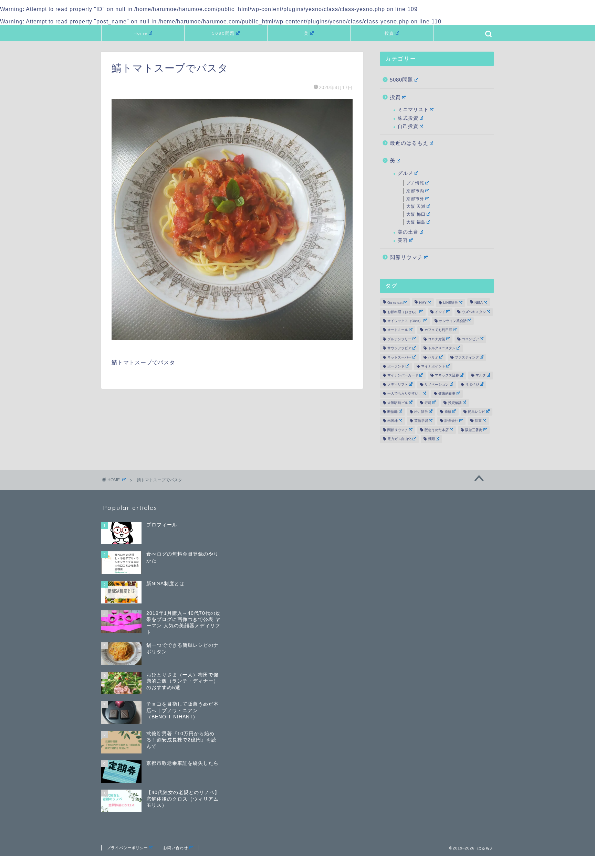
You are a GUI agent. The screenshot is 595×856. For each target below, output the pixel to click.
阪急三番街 (473, 430)
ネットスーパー (399, 357)
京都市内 (415, 191)
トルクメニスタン (442, 348)
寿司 (428, 403)
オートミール (397, 330)
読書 (478, 421)
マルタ (481, 375)
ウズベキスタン (474, 312)
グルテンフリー (399, 339)
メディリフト (397, 384)
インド (440, 312)
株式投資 (408, 118)
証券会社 (451, 421)
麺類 (431, 439)
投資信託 (455, 403)
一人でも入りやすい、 (404, 394)
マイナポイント (433, 366)
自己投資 (408, 126)
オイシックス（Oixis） (404, 321)
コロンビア (470, 339)
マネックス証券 (447, 375)
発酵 (448, 412)
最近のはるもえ (409, 143)
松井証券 (421, 412)
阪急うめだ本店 (437, 430)
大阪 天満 (416, 206)
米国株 (392, 421)
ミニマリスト (413, 109)
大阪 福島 (416, 222)
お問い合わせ (175, 848)
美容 (403, 240)
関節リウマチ (406, 257)
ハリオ (433, 357)
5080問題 (223, 33)
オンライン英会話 (453, 321)
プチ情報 (415, 183)
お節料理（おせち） (402, 312)
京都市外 (415, 198)
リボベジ (472, 384)
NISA (478, 303)
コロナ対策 (436, 339)
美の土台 (408, 232)
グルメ (405, 173)
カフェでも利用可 (438, 330)
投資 (389, 33)
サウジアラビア (399, 348)
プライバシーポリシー (127, 848)
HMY (423, 303)
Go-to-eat (395, 303)
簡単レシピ (476, 412)
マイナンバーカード (402, 375)
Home (140, 33)
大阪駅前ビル (397, 403)
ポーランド (396, 366)
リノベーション (437, 384)
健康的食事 (447, 394)
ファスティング (467, 357)
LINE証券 (450, 303)
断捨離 (392, 412)
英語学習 (421, 421)
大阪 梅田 (416, 214)
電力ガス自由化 (399, 439)
